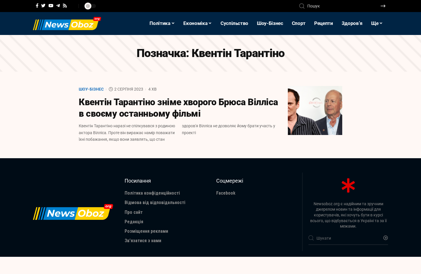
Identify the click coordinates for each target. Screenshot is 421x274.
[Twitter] (43, 5)
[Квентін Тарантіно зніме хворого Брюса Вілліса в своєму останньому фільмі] (315, 110)
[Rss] (64, 5)
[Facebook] (37, 5)
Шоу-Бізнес (91, 89)
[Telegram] (58, 5)
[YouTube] (51, 5)
